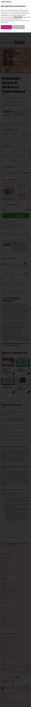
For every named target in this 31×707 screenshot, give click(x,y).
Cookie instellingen (18, 27)
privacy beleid (17, 17)
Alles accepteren (6, 27)
